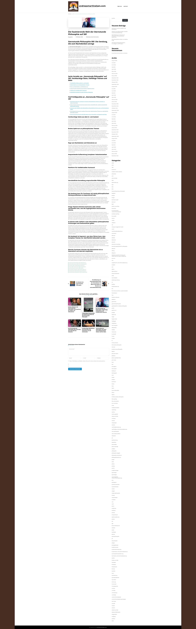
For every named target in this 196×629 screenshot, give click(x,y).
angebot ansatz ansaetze (117, 171)
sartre (113, 506)
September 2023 (115, 136)
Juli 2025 (113, 88)
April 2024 (114, 121)
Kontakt (126, 6)
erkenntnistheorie (115, 273)
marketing (114, 409)
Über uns (119, 6)
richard (113, 495)
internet (113, 347)
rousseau (114, 499)
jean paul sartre (115, 353)
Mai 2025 (113, 93)
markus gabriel (115, 414)
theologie (114, 562)
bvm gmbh (114, 216)
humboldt (114, 334)
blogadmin (70, 37)
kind (113, 375)
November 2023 (115, 132)
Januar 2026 (114, 75)
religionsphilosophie (116, 493)
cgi (112, 224)
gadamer (113, 299)
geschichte (114, 301)
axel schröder (114, 178)
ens (112, 267)
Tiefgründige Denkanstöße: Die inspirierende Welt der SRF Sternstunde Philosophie (88, 315)
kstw (113, 386)
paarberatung (114, 440)
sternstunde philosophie (81, 270)
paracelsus (114, 442)
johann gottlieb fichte (116, 357)
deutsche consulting (116, 244)
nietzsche (114, 435)
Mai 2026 (113, 67)
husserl (113, 338)
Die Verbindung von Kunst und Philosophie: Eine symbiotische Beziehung (118, 36)
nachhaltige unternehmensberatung (119, 429)
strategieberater (115, 545)
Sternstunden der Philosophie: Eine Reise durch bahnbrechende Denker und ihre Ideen (101, 330)
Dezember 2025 (115, 77)
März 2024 (114, 123)
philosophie (114, 450)
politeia (113, 466)
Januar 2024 (114, 127)
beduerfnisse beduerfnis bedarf (118, 191)
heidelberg (114, 323)
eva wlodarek (114, 277)
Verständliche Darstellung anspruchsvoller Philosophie (81, 92)
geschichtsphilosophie (116, 303)
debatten (77, 262)
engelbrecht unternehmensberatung (119, 262)
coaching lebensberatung (117, 231)
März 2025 (114, 97)
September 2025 (115, 84)
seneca (113, 519)
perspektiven (83, 266)
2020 (113, 163)
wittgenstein (114, 614)
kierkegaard (114, 373)
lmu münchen (115, 403)
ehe (112, 260)
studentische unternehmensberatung (120, 551)
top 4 (113, 573)
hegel (113, 316)
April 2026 (114, 69)
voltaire (113, 605)
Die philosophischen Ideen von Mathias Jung (120, 40)
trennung (114, 581)
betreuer (114, 202)
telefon (113, 558)
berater (113, 195)
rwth (113, 504)
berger (113, 197)
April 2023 (114, 147)
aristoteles (114, 173)
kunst (70, 266)
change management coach (117, 226)
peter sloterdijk (115, 446)
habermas (114, 314)
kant (113, 362)
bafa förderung (115, 182)
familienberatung (115, 286)
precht (113, 468)
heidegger (114, 321)
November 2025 (115, 80)
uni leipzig (114, 594)
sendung (81, 269)
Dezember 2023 (115, 129)
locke (113, 405)
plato (113, 461)
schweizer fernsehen (73, 269)
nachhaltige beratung (116, 427)
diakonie (113, 248)
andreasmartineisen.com (92, 6)
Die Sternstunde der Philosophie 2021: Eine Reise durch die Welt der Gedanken (74, 330)
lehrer (113, 392)
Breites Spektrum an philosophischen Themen (79, 84)
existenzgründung (115, 280)
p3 (112, 437)
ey (112, 282)
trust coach (114, 584)
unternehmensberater (116, 597)
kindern (113, 379)
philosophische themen (74, 268)
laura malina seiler (115, 390)
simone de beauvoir (116, 525)
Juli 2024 (113, 114)
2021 (113, 165)
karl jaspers (114, 366)
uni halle (113, 590)
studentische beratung (116, 549)
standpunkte (71, 270)
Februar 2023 (114, 151)
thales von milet (115, 560)
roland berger (114, 497)
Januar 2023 (114, 153)
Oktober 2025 (114, 82)
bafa (113, 180)
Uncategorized (115, 586)
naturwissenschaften (116, 433)
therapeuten (114, 566)
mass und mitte (115, 416)
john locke (114, 360)
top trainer (114, 579)
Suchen (113, 18)
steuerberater (114, 540)
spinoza (113, 534)
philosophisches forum (116, 457)
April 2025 (114, 95)
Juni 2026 (114, 64)
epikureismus (114, 271)
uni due (113, 588)
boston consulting (115, 206)
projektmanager (115, 470)
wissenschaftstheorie (116, 612)
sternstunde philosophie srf (74, 272)
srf (85, 269)
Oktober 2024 (115, 108)
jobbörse (113, 355)
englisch (113, 264)
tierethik (113, 571)
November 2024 (115, 106)
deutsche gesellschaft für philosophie (119, 246)
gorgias (113, 312)
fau (112, 288)
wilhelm (113, 607)
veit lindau (114, 601)
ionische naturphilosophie (117, 349)
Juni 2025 (114, 90)
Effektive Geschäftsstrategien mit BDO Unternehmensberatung (120, 32)
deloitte (113, 237)
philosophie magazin (116, 453)
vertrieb (113, 603)
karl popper (114, 368)
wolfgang (114, 616)
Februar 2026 (114, 73)
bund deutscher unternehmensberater (116, 211)
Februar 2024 (114, 125)
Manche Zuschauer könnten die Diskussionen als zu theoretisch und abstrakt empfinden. (88, 114)
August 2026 (114, 60)
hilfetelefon (114, 327)
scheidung (114, 508)
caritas (113, 220)
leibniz (113, 394)
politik (82, 268)
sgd (112, 523)
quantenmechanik (115, 484)
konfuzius (114, 381)
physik (113, 459)
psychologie (114, 474)
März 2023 (114, 149)
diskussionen (83, 262)
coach (113, 229)
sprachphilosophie (115, 536)
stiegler (113, 542)
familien (113, 284)
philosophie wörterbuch (117, 455)
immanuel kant (115, 342)
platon (113, 463)
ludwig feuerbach (115, 407)
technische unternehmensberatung (119, 555)
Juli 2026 (113, 62)
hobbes (113, 329)
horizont (71, 265)
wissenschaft (84, 272)
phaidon (113, 448)
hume (113, 336)
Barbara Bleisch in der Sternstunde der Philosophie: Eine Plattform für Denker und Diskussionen (74, 309)
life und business (115, 401)
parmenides (114, 444)
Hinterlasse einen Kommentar (92, 36)
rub (112, 501)
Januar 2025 (114, 101)
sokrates (113, 527)
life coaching (114, 399)
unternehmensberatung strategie (119, 599)
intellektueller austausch (79, 265)
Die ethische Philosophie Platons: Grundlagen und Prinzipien (118, 43)
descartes (114, 239)
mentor (113, 420)
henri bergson (114, 325)
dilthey (113, 250)
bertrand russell (115, 199)
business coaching (115, 213)
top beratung (114, 575)
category (113, 222)
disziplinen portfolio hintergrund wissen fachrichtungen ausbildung (119, 256)
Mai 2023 (113, 144)
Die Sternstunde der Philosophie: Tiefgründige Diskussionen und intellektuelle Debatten (102, 310)
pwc (112, 480)
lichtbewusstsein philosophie (117, 396)
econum (113, 258)
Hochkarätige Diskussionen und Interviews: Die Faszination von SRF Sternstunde (88, 330)
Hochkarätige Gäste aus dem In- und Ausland (79, 83)
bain (112, 184)
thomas (113, 568)
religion (113, 491)
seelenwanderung (115, 517)
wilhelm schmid (115, 610)
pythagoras (114, 482)
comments (114, 233)
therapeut (114, 564)
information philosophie (116, 344)
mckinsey (114, 418)
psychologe (114, 472)
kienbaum (114, 370)
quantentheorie (115, 486)
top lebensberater (115, 577)
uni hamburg (114, 592)
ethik (113, 275)
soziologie (114, 532)
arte (112, 176)
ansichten (71, 262)
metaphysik (114, 422)
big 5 (113, 204)
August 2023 (114, 138)
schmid (113, 512)
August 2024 (114, 112)
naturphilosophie (115, 431)
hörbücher (114, 331)
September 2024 (115, 110)
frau (112, 295)
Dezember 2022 (115, 155)
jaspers (113, 351)
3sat (112, 167)
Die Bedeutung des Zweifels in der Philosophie (119, 29)
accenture (114, 169)
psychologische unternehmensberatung (117, 477)
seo (112, 521)
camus (113, 218)
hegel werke (114, 318)
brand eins (114, 208)
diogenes (113, 252)
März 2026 (114, 71)
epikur (113, 269)
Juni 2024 (114, 116)
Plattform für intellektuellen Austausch (78, 90)
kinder (113, 377)
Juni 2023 (114, 142)
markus (113, 412)
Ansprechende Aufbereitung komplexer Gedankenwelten (82, 88)
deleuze (113, 235)
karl (112, 364)
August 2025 (114, 86)
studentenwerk (115, 547)
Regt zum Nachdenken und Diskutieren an (79, 86)
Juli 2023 (113, 140)
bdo (112, 186)
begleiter (114, 193)
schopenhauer (115, 514)
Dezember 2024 (115, 103)
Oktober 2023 (115, 134)
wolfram (113, 618)
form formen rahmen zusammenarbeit (120, 290)
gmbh (113, 308)
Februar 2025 (114, 99)
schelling (113, 510)
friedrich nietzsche (115, 297)
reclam (113, 488)
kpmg (113, 383)
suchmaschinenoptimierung (117, 553)
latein (113, 388)
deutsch (113, 242)
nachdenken (76, 266)
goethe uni (114, 310)
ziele (113, 620)
